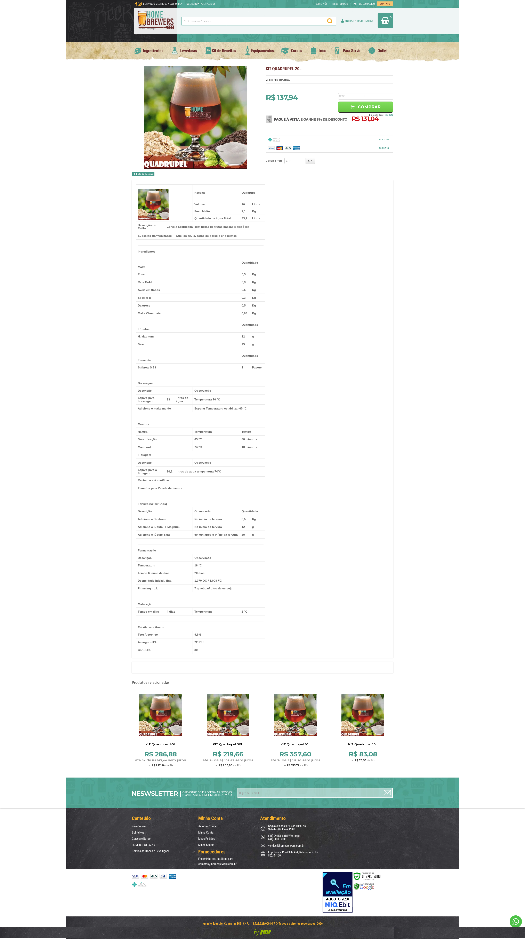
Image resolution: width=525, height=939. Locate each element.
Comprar (369, 106)
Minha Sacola (206, 845)
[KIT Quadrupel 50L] (295, 722)
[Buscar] (330, 21)
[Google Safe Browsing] (364, 886)
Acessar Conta (207, 826)
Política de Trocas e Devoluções (151, 851)
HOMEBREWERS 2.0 (143, 845)
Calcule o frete (274, 160)
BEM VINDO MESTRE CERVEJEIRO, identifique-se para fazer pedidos (179, 3)
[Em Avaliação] (338, 892)
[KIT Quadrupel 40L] (160, 722)
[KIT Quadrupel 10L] (362, 722)
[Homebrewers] (156, 21)
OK (310, 161)
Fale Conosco (140, 826)
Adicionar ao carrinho (160, 735)
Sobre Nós (321, 3)
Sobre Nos (138, 832)
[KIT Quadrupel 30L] (228, 722)
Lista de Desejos (144, 174)
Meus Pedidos (340, 3)
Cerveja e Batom (141, 839)
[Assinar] (387, 793)
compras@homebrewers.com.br (217, 864)
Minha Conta (205, 832)
